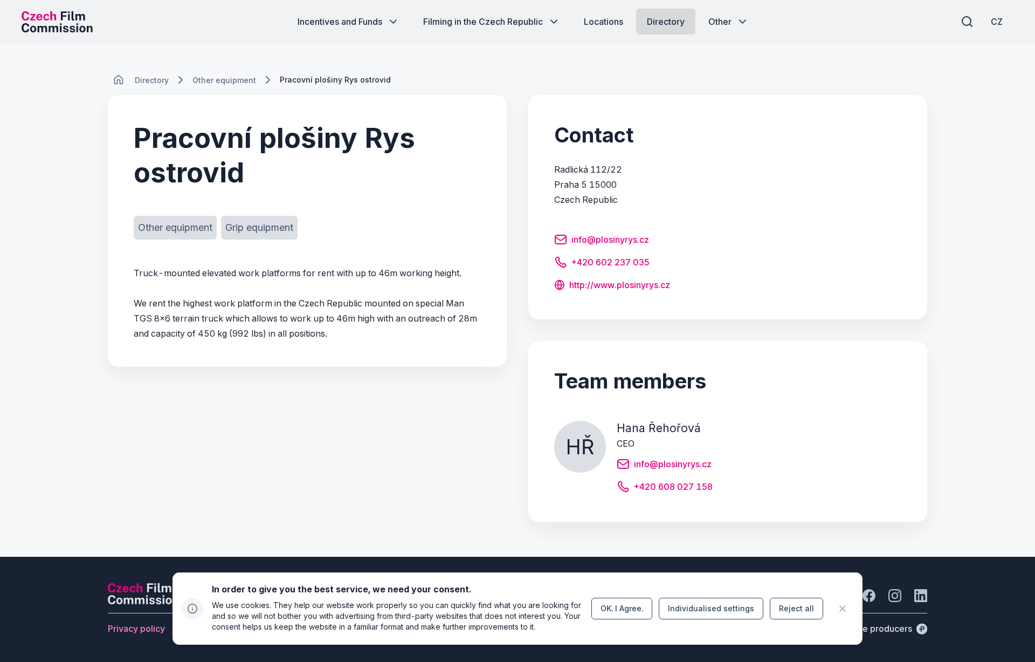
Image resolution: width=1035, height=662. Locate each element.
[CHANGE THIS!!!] (118, 80)
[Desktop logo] (57, 21)
